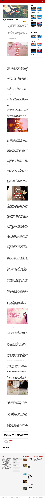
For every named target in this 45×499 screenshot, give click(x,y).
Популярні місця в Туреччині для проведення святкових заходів (30, 460)
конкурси (14, 465)
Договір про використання (39, 497)
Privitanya (11, 440)
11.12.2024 (4, 21)
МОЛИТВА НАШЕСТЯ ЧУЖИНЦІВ (16, 459)
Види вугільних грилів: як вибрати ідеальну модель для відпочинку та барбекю (30, 467)
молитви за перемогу (16, 468)
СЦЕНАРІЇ (33, 24)
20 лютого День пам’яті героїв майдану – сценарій (33, 27)
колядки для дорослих (16, 462)
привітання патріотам (16, 471)
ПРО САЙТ (30, 497)
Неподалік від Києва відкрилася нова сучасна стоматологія (30, 489)
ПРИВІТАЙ (4, 1)
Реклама (34, 497)
